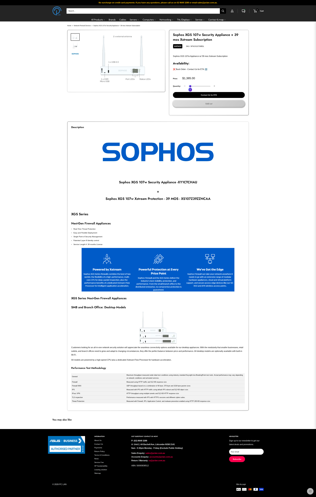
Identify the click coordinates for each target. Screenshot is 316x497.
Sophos (177, 46)
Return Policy (99, 451)
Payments (98, 448)
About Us (97, 440)
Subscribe (237, 459)
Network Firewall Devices (82, 26)
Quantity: (177, 86)
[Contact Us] (243, 11)
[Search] (223, 11)
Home (69, 26)
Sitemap (97, 473)
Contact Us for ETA (209, 95)
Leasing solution (100, 470)
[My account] (232, 11)
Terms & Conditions (101, 455)
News (96, 459)
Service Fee (99, 462)
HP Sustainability (100, 466)
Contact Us (98, 444)
